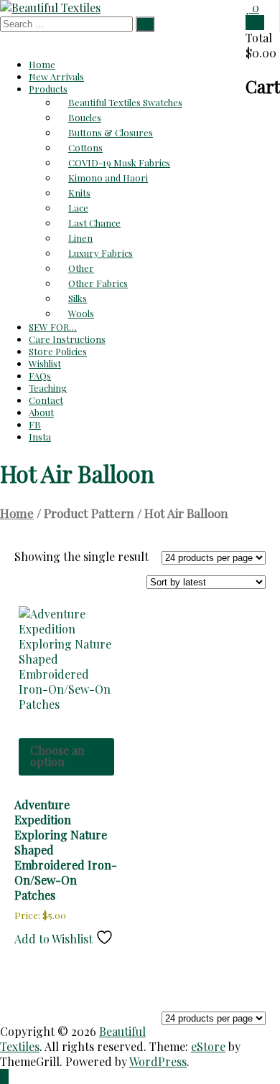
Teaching (48, 388)
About (41, 412)
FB (35, 424)
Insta (40, 436)
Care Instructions (67, 339)
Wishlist (45, 363)
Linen (80, 238)
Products (48, 89)
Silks (77, 298)
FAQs (40, 375)
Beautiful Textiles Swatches (125, 102)
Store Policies (58, 351)
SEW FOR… (53, 327)
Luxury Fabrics (100, 253)
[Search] (145, 24)
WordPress (158, 1061)
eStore (208, 1046)
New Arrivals (56, 76)
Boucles (84, 117)
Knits (79, 193)
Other (81, 268)
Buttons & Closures (110, 132)
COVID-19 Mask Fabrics (119, 162)
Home (42, 64)
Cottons (85, 147)
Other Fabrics (98, 283)
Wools (81, 313)
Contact (46, 400)
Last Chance (94, 223)
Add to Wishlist (54, 938)
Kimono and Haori (108, 177)
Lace (78, 208)
